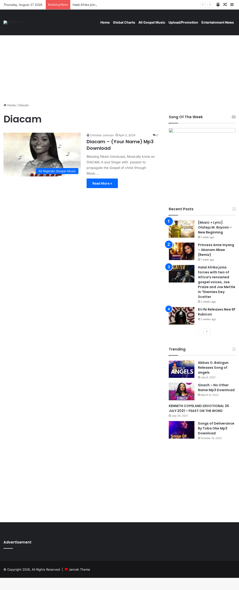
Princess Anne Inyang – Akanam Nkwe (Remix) (216, 250)
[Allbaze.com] (14, 22)
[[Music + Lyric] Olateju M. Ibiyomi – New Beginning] (181, 229)
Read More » (102, 183)
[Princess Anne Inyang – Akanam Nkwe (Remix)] (181, 251)
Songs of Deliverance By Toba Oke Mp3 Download (216, 428)
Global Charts (124, 22)
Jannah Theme (79, 569)
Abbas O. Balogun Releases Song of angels (213, 367)
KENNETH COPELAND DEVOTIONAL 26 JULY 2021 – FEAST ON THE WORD (199, 408)
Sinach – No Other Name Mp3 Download (216, 387)
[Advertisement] (119, 63)
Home (105, 22)
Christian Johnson (102, 135)
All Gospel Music (151, 22)
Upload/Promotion (183, 22)
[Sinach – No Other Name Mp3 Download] (181, 391)
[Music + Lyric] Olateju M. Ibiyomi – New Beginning (215, 227)
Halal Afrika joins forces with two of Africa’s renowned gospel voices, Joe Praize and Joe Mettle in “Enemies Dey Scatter (216, 282)
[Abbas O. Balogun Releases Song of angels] (181, 369)
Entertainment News (217, 22)
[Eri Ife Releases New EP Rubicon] (181, 316)
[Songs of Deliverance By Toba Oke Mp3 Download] (181, 430)
